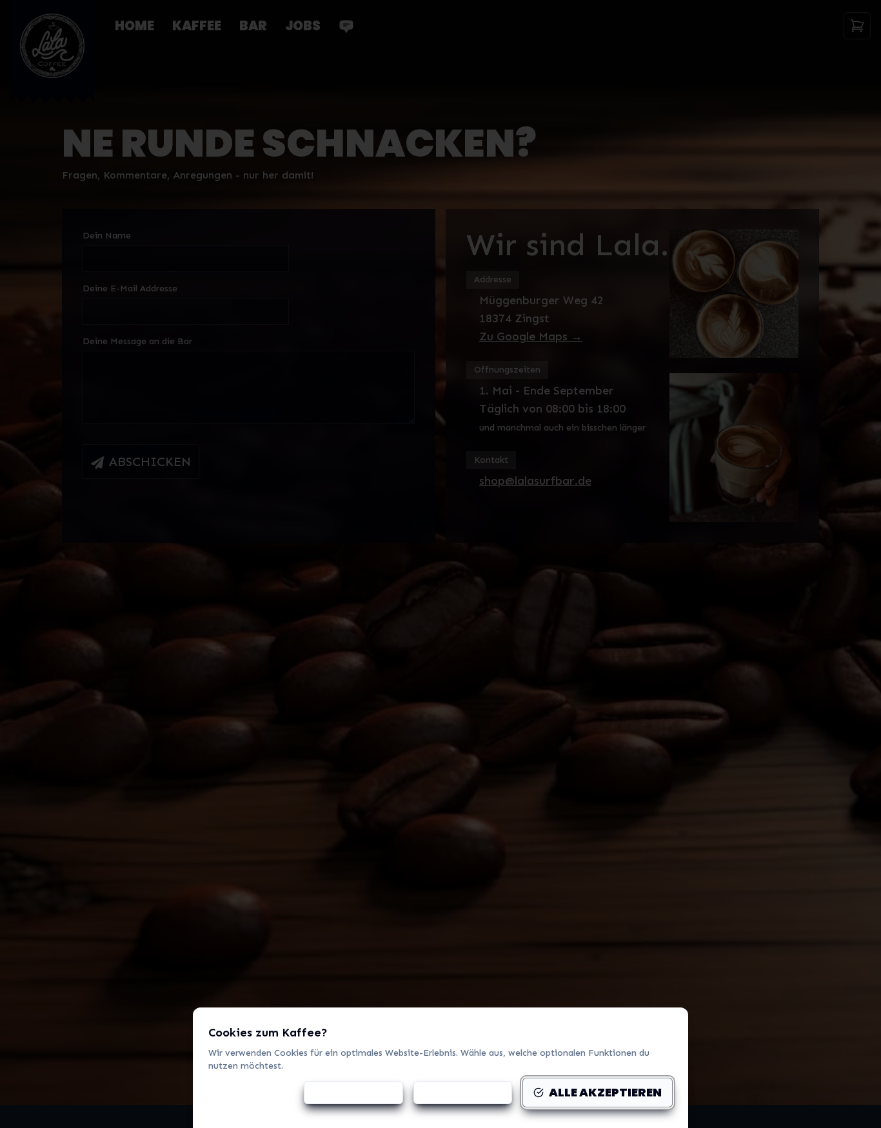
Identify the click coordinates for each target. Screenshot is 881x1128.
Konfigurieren (361, 1092)
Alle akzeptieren (605, 1092)
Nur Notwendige (463, 1092)
